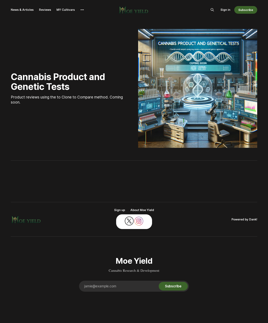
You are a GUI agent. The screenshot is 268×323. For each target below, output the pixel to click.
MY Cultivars (66, 10)
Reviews (45, 10)
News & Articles (22, 10)
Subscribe (245, 10)
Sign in (225, 10)
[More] (82, 10)
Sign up (119, 210)
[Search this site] (212, 10)
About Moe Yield (142, 210)
